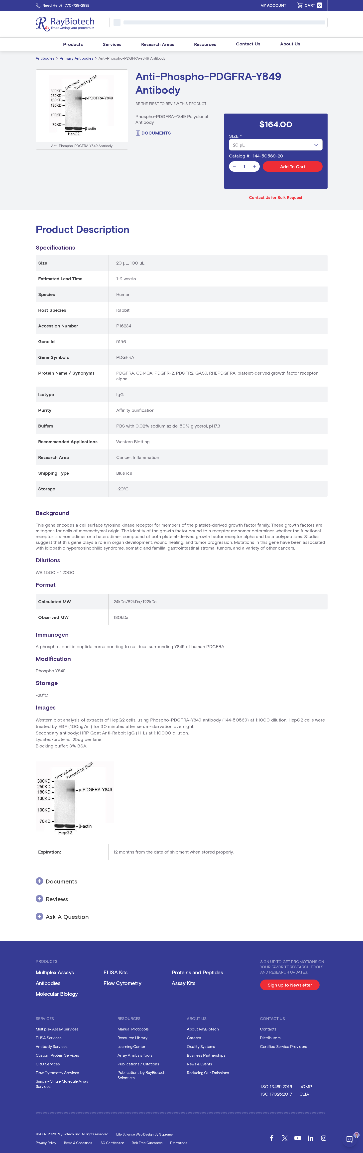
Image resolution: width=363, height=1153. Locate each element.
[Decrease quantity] (234, 166)
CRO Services (48, 1063)
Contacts (268, 1028)
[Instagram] (324, 1138)
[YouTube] (298, 1138)
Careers (194, 1037)
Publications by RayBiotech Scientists (141, 1075)
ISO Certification (112, 1143)
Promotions (178, 1143)
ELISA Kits (115, 972)
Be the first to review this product (170, 103)
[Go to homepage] (65, 24)
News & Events (199, 1063)
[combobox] (276, 144)
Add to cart (292, 166)
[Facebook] (272, 1138)
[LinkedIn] (311, 1138)
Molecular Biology (57, 994)
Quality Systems (201, 1046)
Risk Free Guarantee (147, 1143)
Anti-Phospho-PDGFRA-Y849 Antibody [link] (132, 58)
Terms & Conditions (78, 1143)
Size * (235, 136)
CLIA (304, 1094)
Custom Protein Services (57, 1055)
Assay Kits (183, 983)
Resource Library (132, 1037)
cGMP (305, 1086)
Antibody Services (52, 1046)
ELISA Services (49, 1037)
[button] (73, 44)
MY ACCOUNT (273, 5)
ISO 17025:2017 (276, 1094)
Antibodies (45, 58)
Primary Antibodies (76, 58)
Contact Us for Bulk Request (275, 197)
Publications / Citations (138, 1063)
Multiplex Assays (55, 972)
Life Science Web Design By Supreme (144, 1134)
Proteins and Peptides (197, 972)
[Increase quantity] (254, 166)
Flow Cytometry (122, 983)
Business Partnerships (206, 1055)
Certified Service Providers (283, 1046)
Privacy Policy (46, 1143)
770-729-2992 (77, 5)
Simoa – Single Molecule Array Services (62, 1084)
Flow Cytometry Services (57, 1072)
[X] (285, 1138)
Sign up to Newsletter (294, 986)
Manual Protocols (133, 1028)
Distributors (270, 1037)
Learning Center (131, 1046)
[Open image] (82, 106)
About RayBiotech (203, 1028)
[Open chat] (349, 1139)
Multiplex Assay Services (57, 1028)
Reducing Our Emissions (208, 1072)
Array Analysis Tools (135, 1055)
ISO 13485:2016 (276, 1086)
